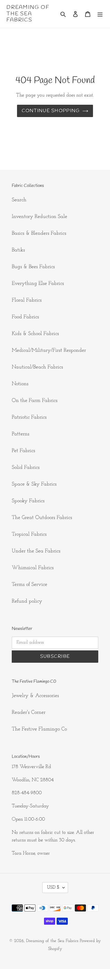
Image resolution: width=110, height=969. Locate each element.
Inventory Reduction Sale (39, 216)
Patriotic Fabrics (29, 417)
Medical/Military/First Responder (49, 350)
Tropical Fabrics (29, 534)
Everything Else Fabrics (38, 283)
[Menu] (100, 14)
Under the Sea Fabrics (36, 551)
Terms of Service (29, 584)
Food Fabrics (25, 317)
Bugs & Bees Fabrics (33, 267)
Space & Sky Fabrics (34, 484)
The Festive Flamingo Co (39, 729)
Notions (20, 384)
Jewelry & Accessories (35, 696)
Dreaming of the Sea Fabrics (28, 13)
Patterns (20, 434)
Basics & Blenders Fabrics (39, 233)
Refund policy (27, 601)
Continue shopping (51, 111)
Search (19, 200)
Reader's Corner (28, 712)
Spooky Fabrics (28, 501)
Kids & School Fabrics (35, 333)
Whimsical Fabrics (33, 568)
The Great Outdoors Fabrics (42, 517)
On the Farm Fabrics (34, 400)
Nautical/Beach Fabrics (37, 367)
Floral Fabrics (27, 300)
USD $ (53, 887)
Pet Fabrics (23, 451)
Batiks (18, 250)
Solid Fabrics (26, 467)
